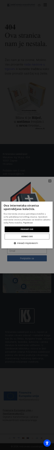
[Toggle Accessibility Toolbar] (47, 443)
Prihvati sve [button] (27, 229)
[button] (27, 243)
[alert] (27, 225)
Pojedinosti (28, 222)
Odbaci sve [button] (27, 236)
